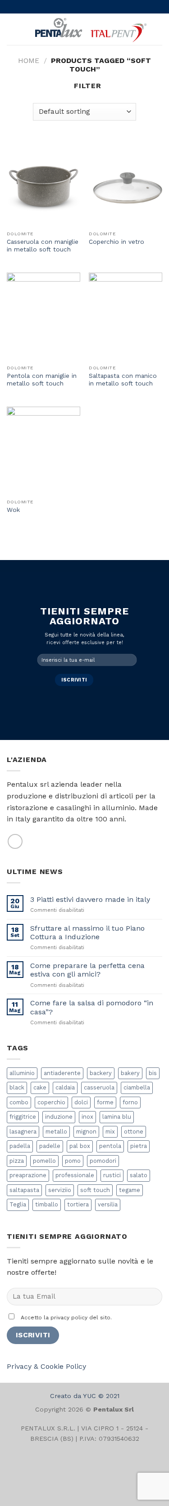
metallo (56, 1131)
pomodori (103, 1160)
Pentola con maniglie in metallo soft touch (42, 379)
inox (87, 1116)
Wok (13, 509)
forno (130, 1102)
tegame (129, 1190)
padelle (49, 1146)
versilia (108, 1204)
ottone (133, 1131)
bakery (130, 1073)
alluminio (22, 1073)
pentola (110, 1146)
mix (110, 1131)
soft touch (95, 1190)
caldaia (65, 1087)
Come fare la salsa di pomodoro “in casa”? (91, 1007)
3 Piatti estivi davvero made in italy (90, 899)
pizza (16, 1160)
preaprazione (27, 1175)
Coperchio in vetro (116, 241)
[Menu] (12, 29)
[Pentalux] (89, 29)
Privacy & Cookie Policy (46, 1366)
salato (138, 1175)
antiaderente (62, 1073)
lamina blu (116, 1116)
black (16, 1087)
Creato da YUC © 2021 (84, 1395)
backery (101, 1073)
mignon (86, 1131)
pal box (79, 1146)
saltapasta (24, 1190)
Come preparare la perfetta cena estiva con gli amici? (87, 969)
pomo (73, 1160)
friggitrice (22, 1116)
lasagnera (23, 1131)
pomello (44, 1160)
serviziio (59, 1190)
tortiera (78, 1204)
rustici (112, 1175)
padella (19, 1146)
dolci (81, 1102)
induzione (59, 1116)
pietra (138, 1146)
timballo (46, 1204)
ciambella (136, 1087)
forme (105, 1102)
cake (39, 1087)
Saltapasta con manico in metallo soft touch (123, 379)
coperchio (51, 1102)
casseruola (99, 1087)
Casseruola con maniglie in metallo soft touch (42, 245)
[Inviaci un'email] (15, 841)
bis (153, 1073)
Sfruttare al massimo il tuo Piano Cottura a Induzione (87, 932)
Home (28, 60)
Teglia (17, 1204)
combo (18, 1102)
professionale (74, 1175)
